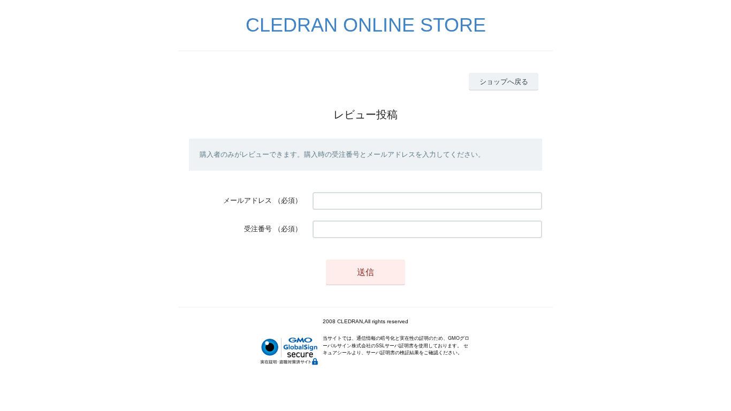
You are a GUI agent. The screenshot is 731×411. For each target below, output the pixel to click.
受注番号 (258, 229)
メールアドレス (247, 200)
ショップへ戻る (503, 82)
